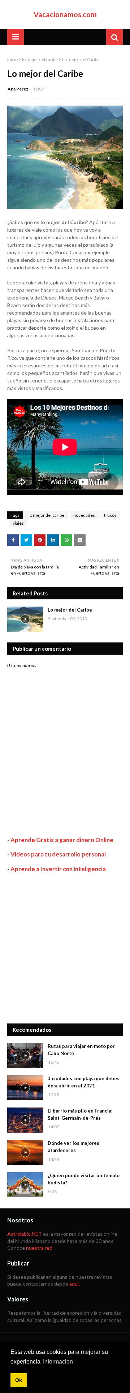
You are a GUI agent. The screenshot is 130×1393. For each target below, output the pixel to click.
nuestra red (39, 1248)
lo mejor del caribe (40, 59)
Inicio (12, 59)
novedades (84, 515)
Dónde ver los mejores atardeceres (73, 1146)
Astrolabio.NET (24, 1234)
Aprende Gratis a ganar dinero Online (61, 840)
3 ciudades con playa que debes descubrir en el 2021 (84, 1082)
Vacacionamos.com (65, 14)
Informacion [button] (58, 1362)
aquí (74, 1284)
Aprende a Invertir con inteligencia (58, 869)
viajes (18, 523)
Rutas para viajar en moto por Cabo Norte (81, 1049)
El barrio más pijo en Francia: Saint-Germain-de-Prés (80, 1114)
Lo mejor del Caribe (70, 610)
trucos (110, 515)
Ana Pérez (18, 89)
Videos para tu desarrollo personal (58, 854)
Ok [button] (18, 1380)
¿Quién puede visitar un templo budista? (84, 1179)
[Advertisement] (65, 948)
